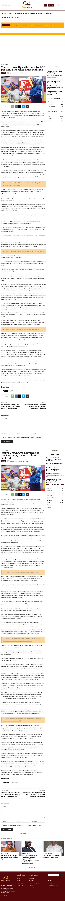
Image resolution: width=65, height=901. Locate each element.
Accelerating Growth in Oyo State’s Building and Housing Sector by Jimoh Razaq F (10, 406)
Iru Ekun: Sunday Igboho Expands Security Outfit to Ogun (9, 857)
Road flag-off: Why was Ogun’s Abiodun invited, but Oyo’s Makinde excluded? (55, 81)
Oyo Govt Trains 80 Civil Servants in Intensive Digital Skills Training (29, 25)
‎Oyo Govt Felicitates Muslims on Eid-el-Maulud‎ (55, 76)
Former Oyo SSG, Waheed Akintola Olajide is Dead (52, 856)
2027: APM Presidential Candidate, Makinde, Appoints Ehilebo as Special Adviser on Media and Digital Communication (30, 860)
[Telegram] (23, 106)
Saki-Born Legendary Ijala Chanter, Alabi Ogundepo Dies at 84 (55, 87)
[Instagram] (52, 5)
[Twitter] (49, 5)
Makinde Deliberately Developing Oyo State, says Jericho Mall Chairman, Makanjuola (35, 406)
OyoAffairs (14, 73)
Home (2, 64)
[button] (58, 5)
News (6, 64)
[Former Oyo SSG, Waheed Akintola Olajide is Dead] (54, 848)
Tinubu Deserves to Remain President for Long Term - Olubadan (54, 93)
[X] (19, 106)
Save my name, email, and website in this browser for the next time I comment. (22, 437)
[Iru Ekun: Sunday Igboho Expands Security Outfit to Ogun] (11, 848)
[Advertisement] (32, 49)
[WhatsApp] (12, 106)
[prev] (60, 25)
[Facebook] (45, 5)
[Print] (27, 106)
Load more (32, 867)
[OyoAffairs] (8, 73)
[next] (62, 25)
